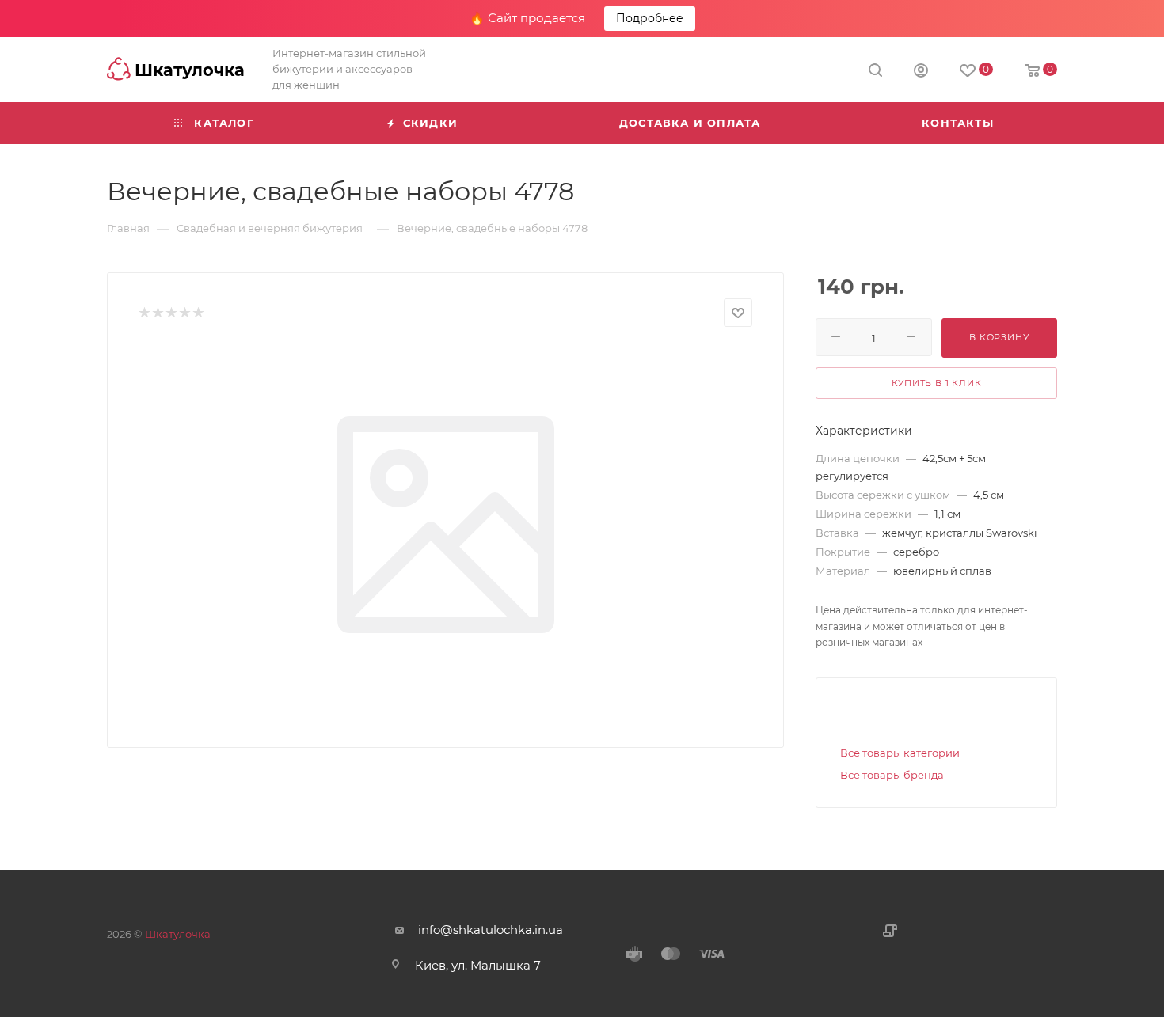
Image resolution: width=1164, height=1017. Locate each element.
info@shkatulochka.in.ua (490, 929)
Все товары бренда (892, 774)
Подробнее (649, 18)
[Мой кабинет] (921, 72)
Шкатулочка (178, 934)
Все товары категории (900, 752)
